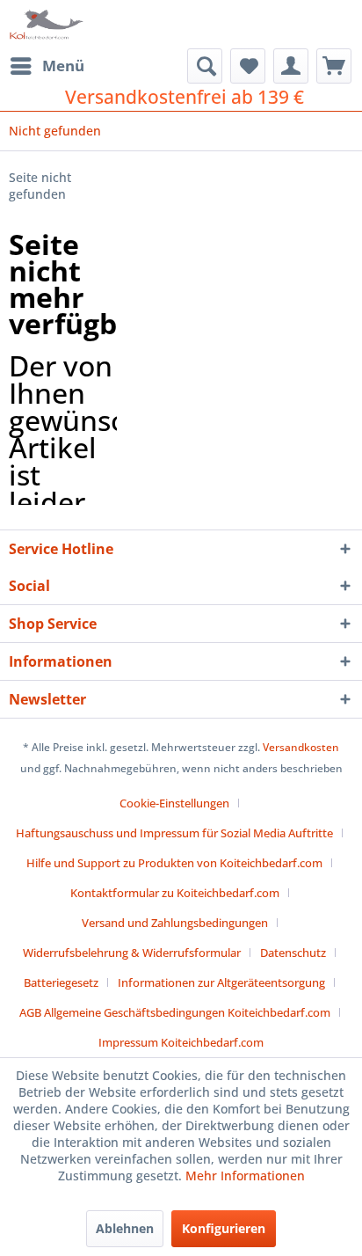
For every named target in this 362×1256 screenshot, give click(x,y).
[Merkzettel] (247, 66)
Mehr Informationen (245, 1175)
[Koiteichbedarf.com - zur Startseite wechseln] (47, 24)
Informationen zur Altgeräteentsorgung (221, 982)
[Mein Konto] (290, 66)
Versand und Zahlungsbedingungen (175, 923)
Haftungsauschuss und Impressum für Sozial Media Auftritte (174, 833)
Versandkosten (301, 747)
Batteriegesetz (61, 982)
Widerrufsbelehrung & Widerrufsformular (132, 952)
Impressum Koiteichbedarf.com (181, 1042)
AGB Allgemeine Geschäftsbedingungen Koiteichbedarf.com (174, 1012)
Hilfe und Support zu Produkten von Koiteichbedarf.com (174, 863)
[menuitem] (46, 66)
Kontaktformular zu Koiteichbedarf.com (174, 893)
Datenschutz (293, 952)
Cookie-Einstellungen (174, 803)
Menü (63, 65)
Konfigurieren (223, 1228)
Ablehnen (125, 1228)
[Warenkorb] (333, 66)
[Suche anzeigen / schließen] (204, 66)
